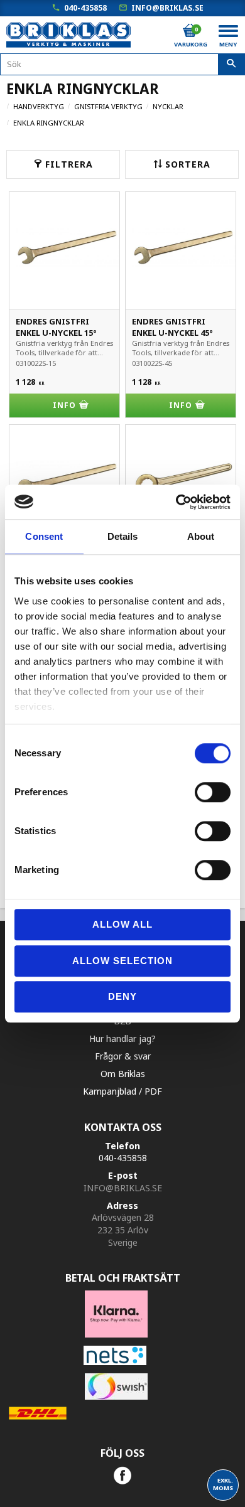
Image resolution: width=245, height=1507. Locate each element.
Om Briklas (123, 1074)
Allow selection (122, 960)
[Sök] (231, 64)
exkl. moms (223, 1484)
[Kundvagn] (189, 30)
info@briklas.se (167, 8)
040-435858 (85, 8)
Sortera (187, 164)
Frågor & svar (123, 1056)
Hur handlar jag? (122, 1038)
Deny (122, 996)
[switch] (213, 792)
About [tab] (201, 536)
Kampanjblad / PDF (122, 1091)
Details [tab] (122, 536)
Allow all (122, 924)
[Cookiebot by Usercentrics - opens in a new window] (176, 502)
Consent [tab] (44, 536)
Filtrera (69, 164)
